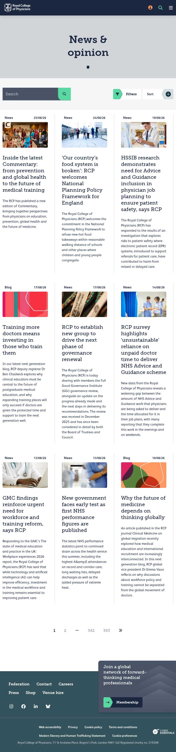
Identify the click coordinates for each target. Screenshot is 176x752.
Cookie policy (93, 727)
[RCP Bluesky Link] (48, 706)
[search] (64, 94)
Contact (44, 684)
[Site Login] (150, 8)
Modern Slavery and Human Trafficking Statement (72, 735)
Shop (31, 692)
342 (91, 630)
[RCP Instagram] (11, 706)
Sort (150, 94)
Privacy (73, 727)
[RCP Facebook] (23, 706)
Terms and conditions (123, 727)
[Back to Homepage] (44, 7)
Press (14, 692)
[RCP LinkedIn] (36, 706)
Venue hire (53, 692)
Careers (66, 684)
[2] (120, 631)
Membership (127, 702)
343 (106, 630)
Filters (131, 94)
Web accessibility (50, 727)
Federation (19, 684)
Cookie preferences (124, 735)
